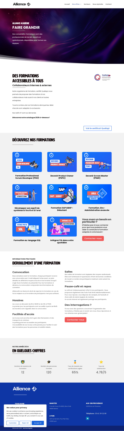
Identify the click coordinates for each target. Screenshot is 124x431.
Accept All (37, 423)
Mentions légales (27, 428)
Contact (108, 4)
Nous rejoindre (98, 4)
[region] (25, 415)
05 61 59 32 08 (100, 413)
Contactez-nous (93, 238)
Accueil (67, 4)
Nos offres (76, 4)
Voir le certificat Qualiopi (97, 128)
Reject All (25, 423)
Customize (12, 423)
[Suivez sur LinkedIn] (87, 418)
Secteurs (87, 4)
